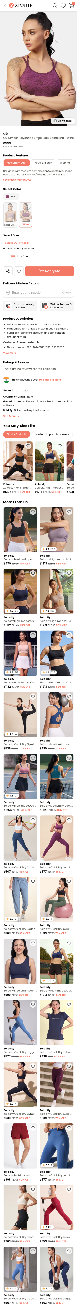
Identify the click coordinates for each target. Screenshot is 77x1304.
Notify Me (52, 271)
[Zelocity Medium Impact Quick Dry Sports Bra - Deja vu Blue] (56, 714)
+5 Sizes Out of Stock (16, 242)
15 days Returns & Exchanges (61, 306)
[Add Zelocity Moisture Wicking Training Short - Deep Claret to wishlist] (33, 1128)
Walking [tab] (65, 162)
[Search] (55, 5)
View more (9, 353)
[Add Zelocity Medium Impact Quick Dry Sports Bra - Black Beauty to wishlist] (33, 512)
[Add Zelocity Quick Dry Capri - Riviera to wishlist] (33, 1251)
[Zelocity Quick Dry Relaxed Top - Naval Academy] (56, 1022)
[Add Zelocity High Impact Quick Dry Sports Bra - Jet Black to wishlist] (69, 635)
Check (66, 293)
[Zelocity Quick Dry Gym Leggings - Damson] (56, 1084)
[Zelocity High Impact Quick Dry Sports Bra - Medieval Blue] (49, 461)
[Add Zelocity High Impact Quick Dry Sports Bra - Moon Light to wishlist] (69, 573)
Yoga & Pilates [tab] (43, 162)
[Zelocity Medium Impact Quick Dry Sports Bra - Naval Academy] (20, 961)
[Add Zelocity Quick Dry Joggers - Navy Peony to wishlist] (69, 1251)
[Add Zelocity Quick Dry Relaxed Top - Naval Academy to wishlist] (69, 1004)
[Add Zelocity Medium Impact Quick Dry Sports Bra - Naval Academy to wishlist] (33, 943)
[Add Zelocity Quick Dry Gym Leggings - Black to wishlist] (33, 1066)
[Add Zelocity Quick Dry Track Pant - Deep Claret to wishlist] (69, 1189)
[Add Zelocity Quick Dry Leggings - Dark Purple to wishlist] (69, 820)
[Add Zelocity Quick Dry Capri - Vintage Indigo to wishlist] (33, 820)
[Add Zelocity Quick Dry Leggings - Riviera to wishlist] (33, 1004)
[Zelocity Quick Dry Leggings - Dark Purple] (56, 838)
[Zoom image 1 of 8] (38, 68)
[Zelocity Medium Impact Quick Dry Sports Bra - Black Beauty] (20, 529)
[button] (4, 5)
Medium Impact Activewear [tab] (52, 434)
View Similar (65, 120)
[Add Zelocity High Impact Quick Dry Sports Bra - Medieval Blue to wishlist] (60, 446)
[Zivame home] (22, 5)
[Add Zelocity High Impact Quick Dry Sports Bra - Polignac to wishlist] (33, 758)
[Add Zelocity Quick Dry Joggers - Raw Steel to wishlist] (33, 881)
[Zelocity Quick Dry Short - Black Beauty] (20, 1207)
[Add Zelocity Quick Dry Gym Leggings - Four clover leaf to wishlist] (69, 881)
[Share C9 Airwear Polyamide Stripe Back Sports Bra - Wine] (8, 271)
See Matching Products (17, 179)
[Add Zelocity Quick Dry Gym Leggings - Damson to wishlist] (69, 1066)
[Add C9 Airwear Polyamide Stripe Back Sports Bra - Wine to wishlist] (19, 271)
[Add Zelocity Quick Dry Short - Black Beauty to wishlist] (33, 1189)
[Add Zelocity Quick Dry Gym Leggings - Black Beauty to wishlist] (33, 696)
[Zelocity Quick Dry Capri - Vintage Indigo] (20, 838)
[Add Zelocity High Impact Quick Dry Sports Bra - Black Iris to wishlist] (33, 573)
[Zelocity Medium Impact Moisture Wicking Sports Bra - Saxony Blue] (56, 776)
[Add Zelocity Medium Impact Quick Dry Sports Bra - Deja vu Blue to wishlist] (69, 696)
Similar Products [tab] (16, 434)
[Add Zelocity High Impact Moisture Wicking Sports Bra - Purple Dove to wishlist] (69, 512)
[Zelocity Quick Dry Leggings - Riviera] (20, 1022)
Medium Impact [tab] (16, 162)
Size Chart (23, 256)
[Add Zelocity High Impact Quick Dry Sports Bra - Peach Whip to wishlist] (33, 635)
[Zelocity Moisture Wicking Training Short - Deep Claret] (20, 1146)
